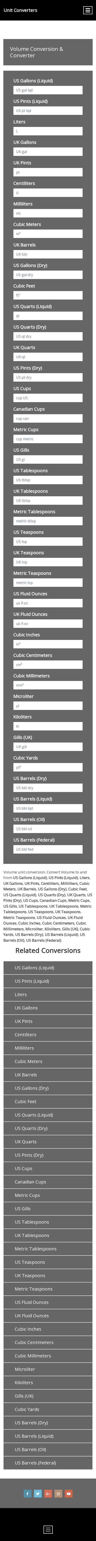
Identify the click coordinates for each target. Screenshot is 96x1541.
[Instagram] (58, 1494)
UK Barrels (24, 245)
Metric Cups (26, 429)
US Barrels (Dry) (30, 778)
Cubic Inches (26, 635)
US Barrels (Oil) (29, 819)
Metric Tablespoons (34, 512)
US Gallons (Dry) (30, 265)
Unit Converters (20, 10)
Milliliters (23, 204)
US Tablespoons (30, 470)
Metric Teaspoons (32, 573)
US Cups (22, 388)
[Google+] (48, 1494)
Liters (19, 122)
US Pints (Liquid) (30, 101)
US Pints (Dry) (27, 368)
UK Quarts (24, 347)
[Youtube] (69, 1494)
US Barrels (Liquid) (32, 799)
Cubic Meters (27, 224)
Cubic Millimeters (31, 676)
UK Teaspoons (28, 553)
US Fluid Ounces (30, 594)
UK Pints (22, 163)
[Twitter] (38, 1494)
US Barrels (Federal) (34, 840)
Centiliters (24, 183)
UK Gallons (24, 142)
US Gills (21, 450)
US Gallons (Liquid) (33, 81)
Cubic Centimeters (32, 655)
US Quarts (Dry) (29, 327)
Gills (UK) (22, 737)
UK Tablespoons (30, 491)
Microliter (23, 696)
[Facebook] (27, 1494)
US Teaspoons (28, 532)
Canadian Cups (29, 409)
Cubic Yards (25, 758)
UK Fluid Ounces (30, 614)
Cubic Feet (24, 286)
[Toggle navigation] (87, 10)
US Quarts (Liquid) (32, 306)
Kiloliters (22, 717)
